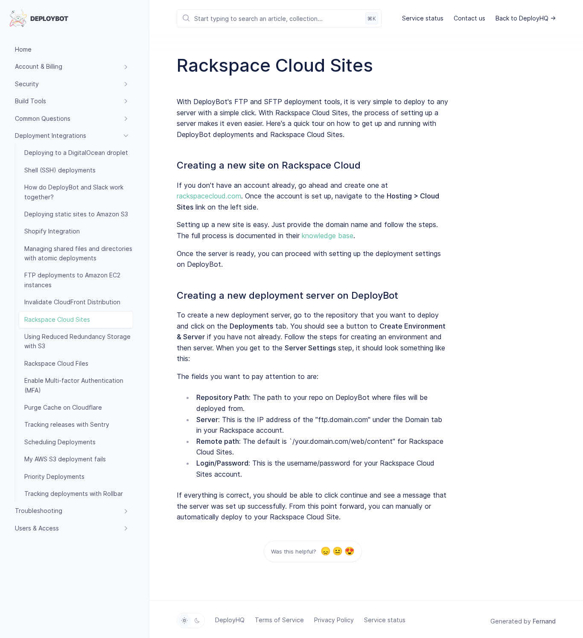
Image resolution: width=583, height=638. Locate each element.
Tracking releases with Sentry (66, 424)
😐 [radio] (337, 551)
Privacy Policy (334, 619)
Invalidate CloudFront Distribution (72, 302)
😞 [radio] (325, 551)
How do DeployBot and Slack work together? (73, 192)
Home (23, 49)
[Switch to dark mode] (197, 620)
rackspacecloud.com (209, 196)
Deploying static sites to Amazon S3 (76, 214)
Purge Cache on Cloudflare (63, 407)
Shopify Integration (52, 231)
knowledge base (327, 235)
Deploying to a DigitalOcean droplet (76, 152)
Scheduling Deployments (60, 442)
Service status (422, 18)
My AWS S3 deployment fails (65, 459)
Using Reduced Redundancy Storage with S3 (77, 341)
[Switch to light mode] (184, 620)
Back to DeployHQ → (526, 18)
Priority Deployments (54, 476)
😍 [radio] (349, 551)
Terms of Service (279, 619)
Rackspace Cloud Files (56, 363)
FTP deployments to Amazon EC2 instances (72, 279)
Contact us (469, 18)
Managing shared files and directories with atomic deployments (78, 253)
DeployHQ (230, 619)
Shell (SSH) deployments (60, 170)
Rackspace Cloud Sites (57, 319)
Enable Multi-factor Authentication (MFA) (73, 385)
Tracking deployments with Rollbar (73, 493)
